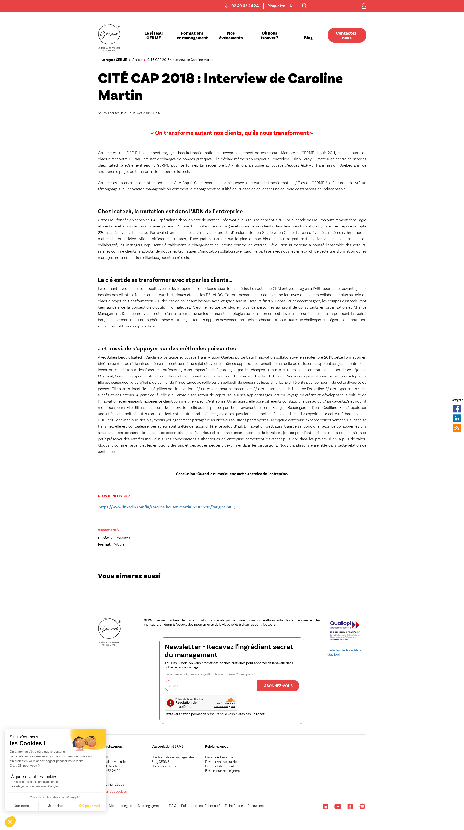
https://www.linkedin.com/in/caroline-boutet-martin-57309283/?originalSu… (166, 506)
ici (253, 674)
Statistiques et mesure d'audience (36, 782)
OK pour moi (89, 806)
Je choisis (55, 806)
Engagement (108, 529)
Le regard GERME (114, 59)
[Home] (109, 37)
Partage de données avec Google (36, 786)
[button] (10, 822)
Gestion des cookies (112, 791)
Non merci (21, 806)
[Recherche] (304, 6)
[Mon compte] (364, 6)
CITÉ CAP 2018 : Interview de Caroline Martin (180, 59)
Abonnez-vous (278, 685)
